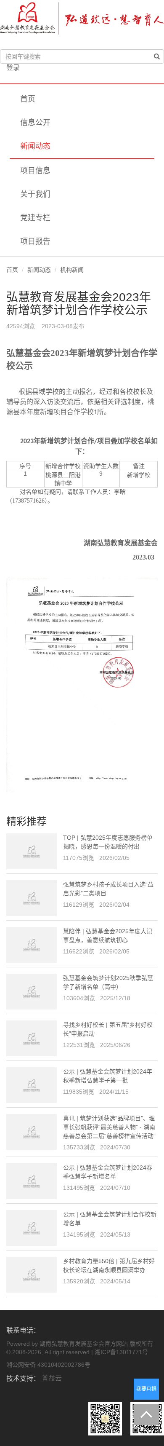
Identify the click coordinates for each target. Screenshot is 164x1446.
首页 (27, 99)
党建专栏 (35, 218)
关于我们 (35, 194)
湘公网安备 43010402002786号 (48, 1364)
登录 (13, 67)
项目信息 (35, 170)
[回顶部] (146, 1414)
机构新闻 (72, 269)
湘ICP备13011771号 (121, 1352)
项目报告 (35, 241)
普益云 (52, 1378)
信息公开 (35, 122)
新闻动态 (35, 146)
